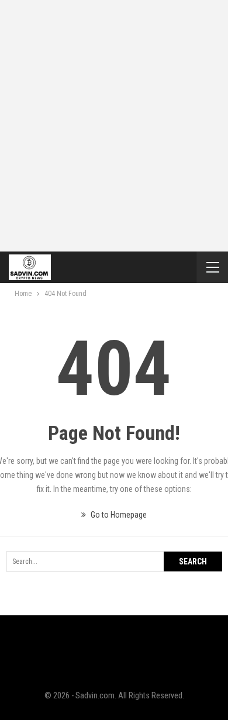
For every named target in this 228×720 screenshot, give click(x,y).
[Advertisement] (114, 120)
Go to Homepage (118, 514)
